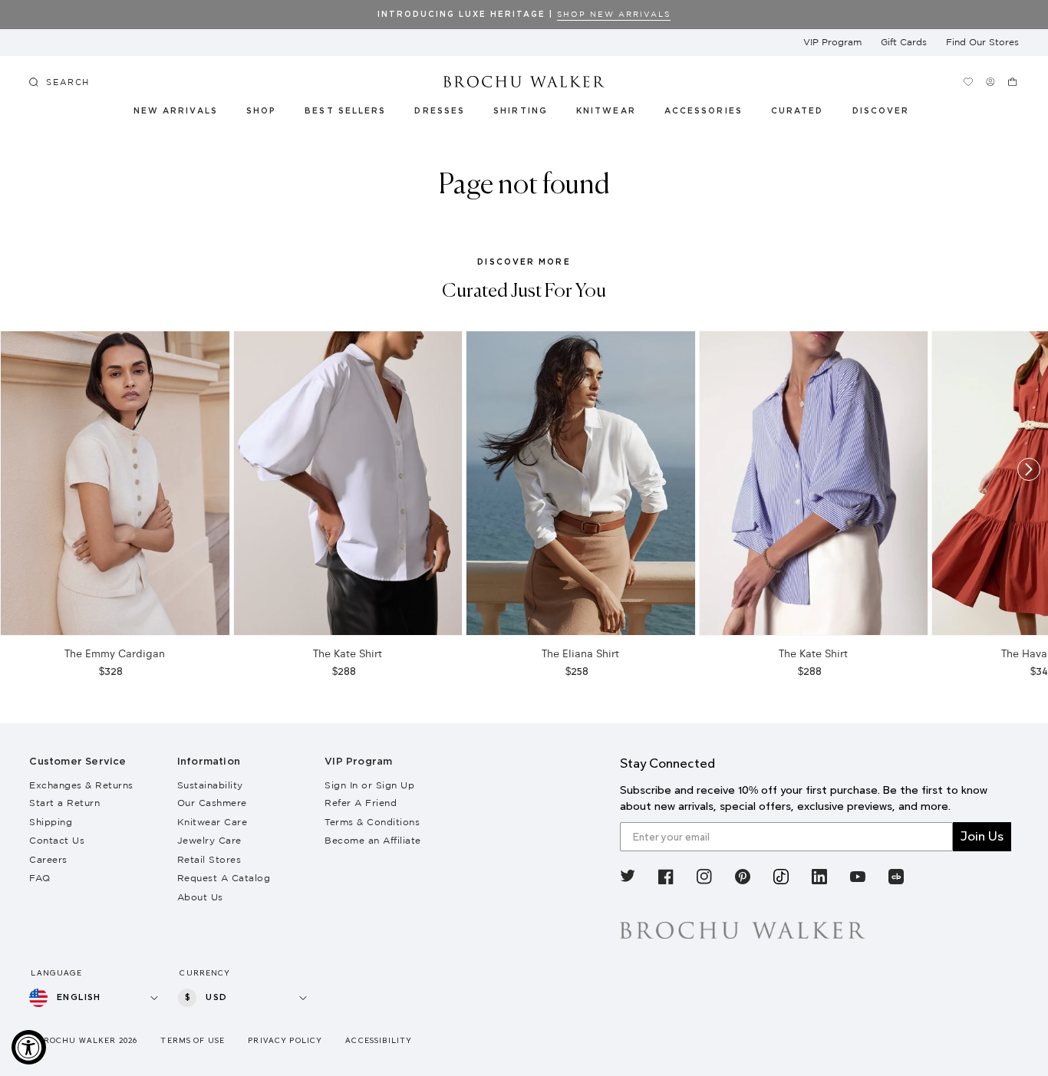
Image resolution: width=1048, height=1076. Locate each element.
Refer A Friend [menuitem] (361, 803)
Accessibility (378, 1040)
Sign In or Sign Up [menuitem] (369, 785)
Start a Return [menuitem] (64, 803)
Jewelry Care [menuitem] (209, 840)
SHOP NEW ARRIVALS (614, 14)
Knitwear (607, 111)
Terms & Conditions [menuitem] (372, 822)
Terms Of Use (192, 1040)
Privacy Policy (285, 1040)
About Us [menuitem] (200, 897)
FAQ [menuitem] (40, 878)
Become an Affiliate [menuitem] (373, 840)
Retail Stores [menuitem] (209, 859)
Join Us (982, 836)
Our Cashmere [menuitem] (212, 803)
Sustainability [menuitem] (210, 785)
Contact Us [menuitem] (56, 840)
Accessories (703, 111)
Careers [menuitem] (48, 859)
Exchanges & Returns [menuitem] (81, 785)
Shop (261, 111)
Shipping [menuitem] (50, 822)
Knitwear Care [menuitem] (212, 822)
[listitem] (627, 879)
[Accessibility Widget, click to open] (29, 1047)
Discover (881, 111)
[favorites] (968, 81)
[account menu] (991, 81)
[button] (806, 113)
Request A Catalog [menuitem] (224, 878)
